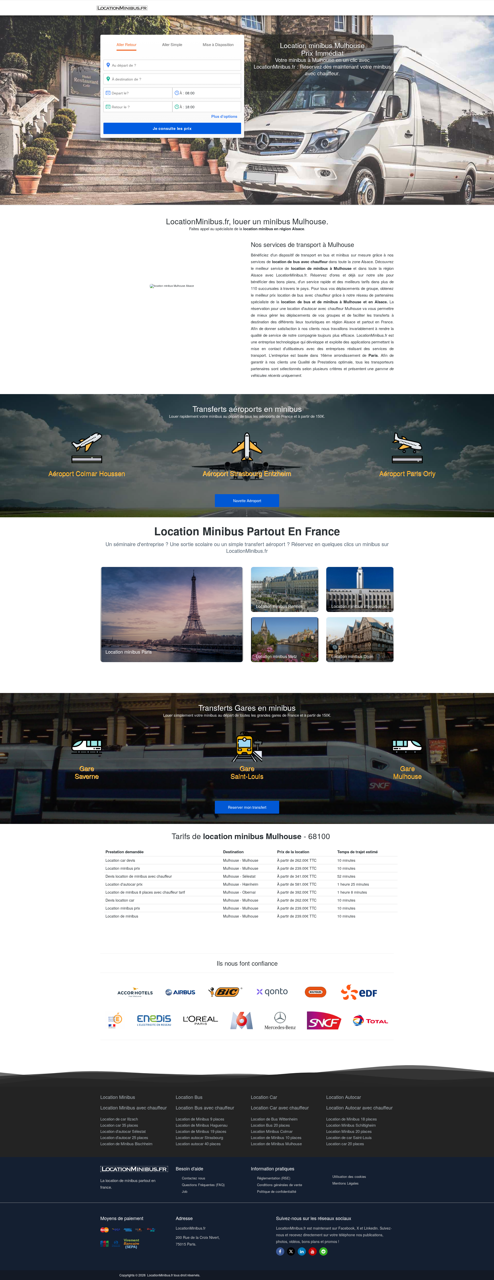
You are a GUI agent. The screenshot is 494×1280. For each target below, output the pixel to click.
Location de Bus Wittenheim (274, 1119)
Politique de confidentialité (276, 1191)
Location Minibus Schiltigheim (351, 1125)
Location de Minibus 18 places (351, 1119)
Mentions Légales (345, 1183)
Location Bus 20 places (270, 1125)
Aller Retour (126, 44)
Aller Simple (172, 44)
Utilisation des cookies (349, 1176)
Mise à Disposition (218, 44)
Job (184, 1191)
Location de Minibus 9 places (200, 1119)
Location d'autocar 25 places (124, 1137)
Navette (247, 500)
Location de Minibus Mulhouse (276, 1143)
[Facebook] (280, 1251)
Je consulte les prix (172, 128)
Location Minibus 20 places (349, 1131)
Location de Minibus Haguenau (201, 1125)
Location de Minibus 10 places (276, 1137)
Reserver (247, 807)
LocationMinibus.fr (160, 1275)
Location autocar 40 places (198, 1143)
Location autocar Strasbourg (199, 1137)
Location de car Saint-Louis (349, 1137)
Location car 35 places (119, 1125)
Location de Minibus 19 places (201, 1131)
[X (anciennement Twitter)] (291, 1254)
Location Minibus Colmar (272, 1131)
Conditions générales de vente (279, 1184)
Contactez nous (193, 1178)
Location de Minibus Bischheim (126, 1143)
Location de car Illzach (119, 1119)
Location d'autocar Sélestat (123, 1131)
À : (182, 92)
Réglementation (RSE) (273, 1178)
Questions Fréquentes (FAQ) (203, 1184)
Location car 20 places (345, 1143)
